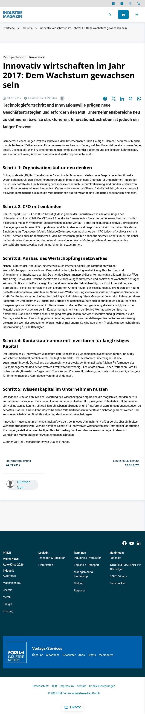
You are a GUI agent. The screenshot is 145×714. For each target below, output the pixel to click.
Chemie (7, 590)
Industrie (27, 28)
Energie (7, 604)
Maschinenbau (12, 583)
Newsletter (69, 655)
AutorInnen (53, 655)
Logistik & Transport (86, 565)
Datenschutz (41, 686)
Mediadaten (106, 655)
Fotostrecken (117, 583)
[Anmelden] (123, 14)
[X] (113, 98)
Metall (7, 597)
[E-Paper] (113, 3)
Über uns (37, 655)
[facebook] (105, 98)
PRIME (7, 552)
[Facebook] (124, 543)
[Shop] (138, 3)
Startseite (9, 28)
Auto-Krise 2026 (13, 564)
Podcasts (115, 558)
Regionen (80, 590)
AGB (54, 686)
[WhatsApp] (139, 98)
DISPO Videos (118, 576)
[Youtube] (131, 543)
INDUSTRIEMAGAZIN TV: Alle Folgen (125, 567)
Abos (81, 655)
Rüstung (8, 611)
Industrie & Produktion (88, 558)
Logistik (43, 552)
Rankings (80, 552)
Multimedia (116, 552)
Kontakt (81, 686)
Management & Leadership (83, 574)
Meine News (11, 558)
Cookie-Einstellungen (102, 686)
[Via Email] (130, 98)
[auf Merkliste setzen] (62, 98)
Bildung (78, 583)
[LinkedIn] (122, 98)
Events (92, 655)
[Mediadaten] (130, 3)
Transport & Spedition (51, 558)
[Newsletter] (121, 3)
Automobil (9, 575)
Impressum (67, 686)
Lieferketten (45, 565)
